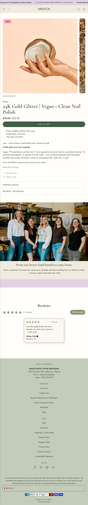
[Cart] (84, 9)
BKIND (5, 101)
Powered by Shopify (44, 502)
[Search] (78, 9)
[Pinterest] (47, 467)
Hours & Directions (47, 374)
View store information (14, 136)
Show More (32, 332)
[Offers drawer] (9, 9)
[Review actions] (60, 321)
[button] (34, 312)
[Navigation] (3, 9)
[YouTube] (53, 467)
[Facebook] (35, 467)
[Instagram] (41, 467)
